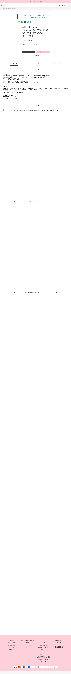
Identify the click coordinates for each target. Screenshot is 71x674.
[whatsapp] (28, 22)
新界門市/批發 (43, 654)
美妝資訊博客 (12, 649)
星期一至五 (43, 661)
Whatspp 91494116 (27, 645)
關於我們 (12, 640)
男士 (7, 8)
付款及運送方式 (11, 644)
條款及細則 (62, 640)
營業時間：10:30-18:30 (43, 647)
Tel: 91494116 (43, 663)
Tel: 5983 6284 (43, 651)
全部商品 (3, 8)
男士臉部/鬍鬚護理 (12, 8)
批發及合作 (11, 647)
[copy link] (30, 22)
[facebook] (25, 22)
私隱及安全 (56, 640)
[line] (22, 22)
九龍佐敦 (43, 642)
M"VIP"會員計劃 (11, 642)
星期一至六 (43, 649)
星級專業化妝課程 (12, 645)
